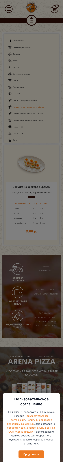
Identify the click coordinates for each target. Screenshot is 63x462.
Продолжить (31, 454)
